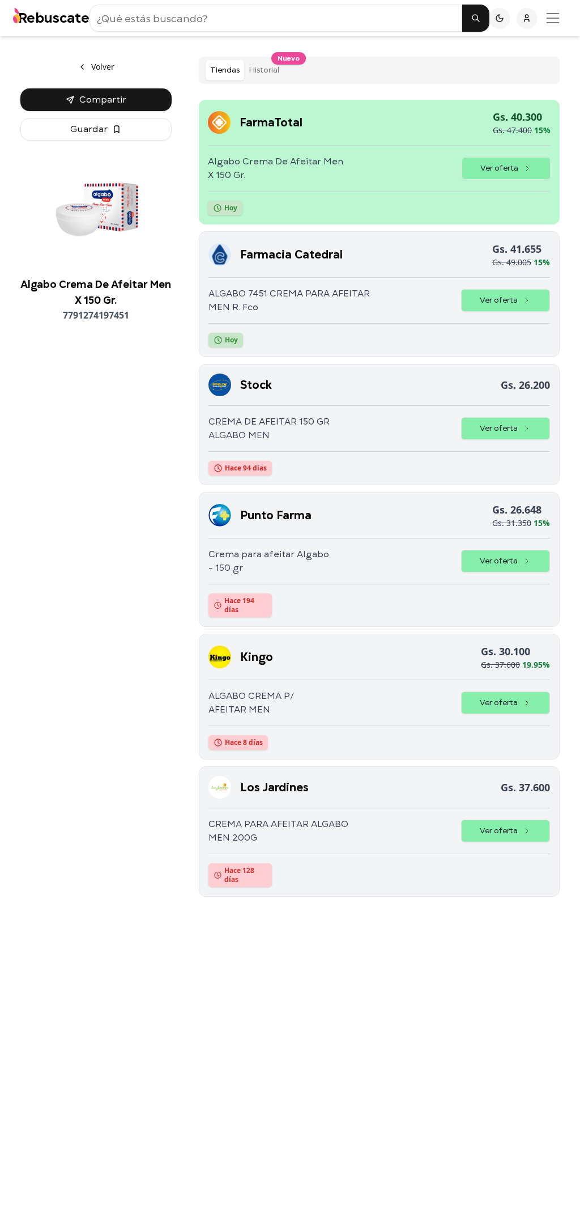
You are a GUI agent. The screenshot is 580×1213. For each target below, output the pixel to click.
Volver (102, 66)
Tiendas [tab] (225, 70)
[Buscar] (475, 18)
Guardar (89, 129)
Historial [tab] (266, 67)
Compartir (102, 100)
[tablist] (379, 70)
